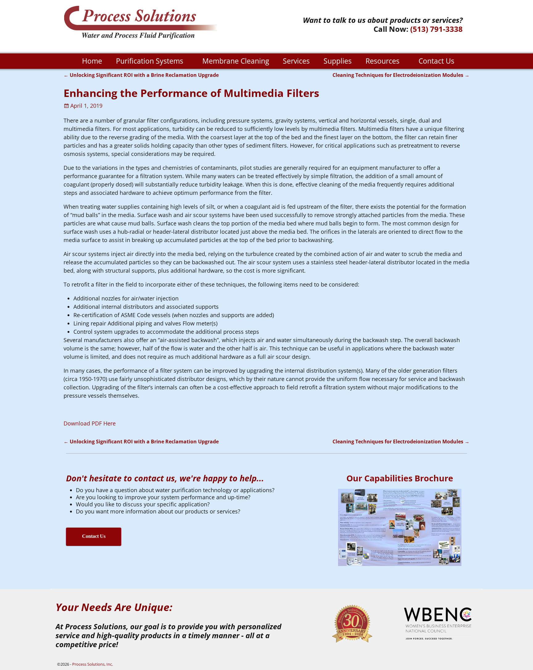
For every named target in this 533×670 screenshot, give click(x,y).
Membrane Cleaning (235, 61)
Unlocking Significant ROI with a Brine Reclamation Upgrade (141, 75)
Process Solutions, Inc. (92, 664)
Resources (382, 61)
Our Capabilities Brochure (399, 478)
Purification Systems (149, 61)
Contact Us (436, 61)
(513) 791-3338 (436, 29)
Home (92, 61)
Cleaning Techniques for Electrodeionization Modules (401, 75)
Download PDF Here (90, 423)
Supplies (338, 61)
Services (296, 61)
